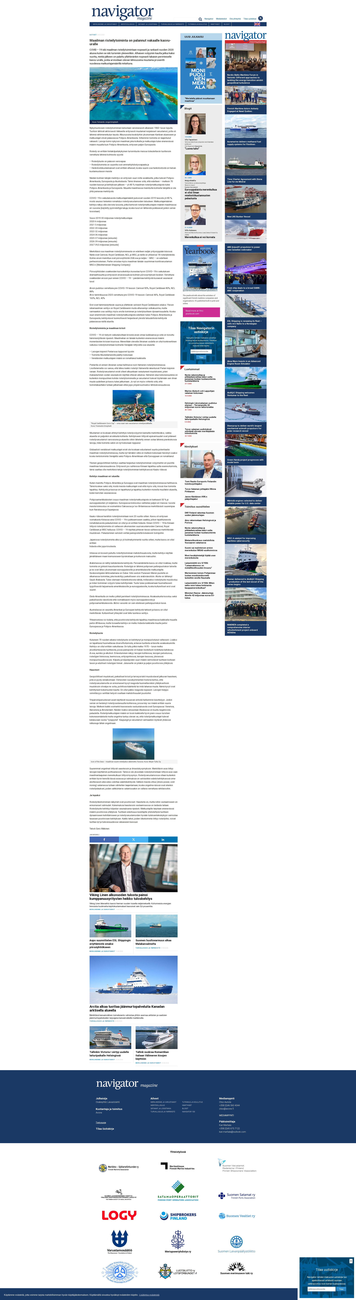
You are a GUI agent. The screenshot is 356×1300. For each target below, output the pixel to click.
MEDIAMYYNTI (226, 1115)
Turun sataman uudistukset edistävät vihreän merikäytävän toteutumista (200, 431)
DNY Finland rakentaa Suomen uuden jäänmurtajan (199, 514)
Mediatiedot (221, 19)
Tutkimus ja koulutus (197, 24)
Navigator (209, 19)
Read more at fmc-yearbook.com (195, 312)
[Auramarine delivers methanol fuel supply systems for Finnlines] (246, 126)
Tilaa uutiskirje (249, 19)
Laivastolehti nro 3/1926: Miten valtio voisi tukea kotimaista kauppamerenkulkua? (199, 585)
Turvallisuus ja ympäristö (172, 24)
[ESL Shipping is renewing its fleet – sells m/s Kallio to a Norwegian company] (246, 306)
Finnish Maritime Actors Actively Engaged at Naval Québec (242, 109)
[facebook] (104, 840)
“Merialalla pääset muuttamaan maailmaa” (200, 99)
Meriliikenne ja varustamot (105, 24)
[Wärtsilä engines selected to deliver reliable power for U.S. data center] (246, 482)
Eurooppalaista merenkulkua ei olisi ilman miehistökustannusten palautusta (201, 194)
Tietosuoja (101, 1122)
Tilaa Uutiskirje (105, 1128)
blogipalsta (198, 146)
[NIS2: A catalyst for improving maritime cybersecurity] (246, 521)
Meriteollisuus (127, 24)
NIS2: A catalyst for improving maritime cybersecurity (241, 539)
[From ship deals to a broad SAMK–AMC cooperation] (246, 269)
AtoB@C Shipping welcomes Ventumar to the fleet (240, 394)
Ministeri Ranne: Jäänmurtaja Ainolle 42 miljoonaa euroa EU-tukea (200, 595)
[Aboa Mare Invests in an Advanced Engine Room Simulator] (246, 344)
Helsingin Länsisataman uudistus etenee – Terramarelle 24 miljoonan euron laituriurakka (201, 405)
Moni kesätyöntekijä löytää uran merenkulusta (200, 556)
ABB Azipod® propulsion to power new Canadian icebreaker (243, 248)
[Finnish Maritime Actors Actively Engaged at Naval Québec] (246, 96)
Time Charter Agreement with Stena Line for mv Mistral (244, 180)
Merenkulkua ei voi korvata (200, 237)
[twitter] (133, 840)
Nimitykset (215, 24)
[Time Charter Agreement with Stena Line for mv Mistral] (246, 162)
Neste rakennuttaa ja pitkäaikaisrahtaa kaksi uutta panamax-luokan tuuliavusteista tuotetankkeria (200, 378)
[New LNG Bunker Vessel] (246, 199)
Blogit (227, 24)
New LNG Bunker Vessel (238, 217)
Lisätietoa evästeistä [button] (149, 1295)
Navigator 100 (97, 28)
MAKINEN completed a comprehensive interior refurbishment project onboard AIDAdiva (242, 629)
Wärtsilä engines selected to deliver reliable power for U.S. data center (244, 502)
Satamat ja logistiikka (147, 24)
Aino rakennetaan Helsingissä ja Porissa (200, 521)
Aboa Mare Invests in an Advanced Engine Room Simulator (243, 362)
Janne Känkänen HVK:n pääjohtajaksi (196, 498)
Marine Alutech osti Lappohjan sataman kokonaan (199, 392)
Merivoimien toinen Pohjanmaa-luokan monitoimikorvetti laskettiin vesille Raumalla (200, 575)
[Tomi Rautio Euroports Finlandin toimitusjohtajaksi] (201, 464)
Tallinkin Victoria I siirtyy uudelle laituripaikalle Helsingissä (200, 418)
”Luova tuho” (192, 148)
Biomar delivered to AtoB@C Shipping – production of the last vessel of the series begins (245, 582)
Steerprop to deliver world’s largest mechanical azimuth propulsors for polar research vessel (244, 428)
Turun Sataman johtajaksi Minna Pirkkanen (200, 490)
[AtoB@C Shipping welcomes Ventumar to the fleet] (246, 378)
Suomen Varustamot (191, 187)
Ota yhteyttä (235, 19)
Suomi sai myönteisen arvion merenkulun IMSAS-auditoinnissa (201, 549)
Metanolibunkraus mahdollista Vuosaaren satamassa (199, 541)
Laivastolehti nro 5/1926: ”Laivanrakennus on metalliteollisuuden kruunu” (198, 565)
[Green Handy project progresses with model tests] (246, 445)
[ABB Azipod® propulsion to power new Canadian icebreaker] (246, 232)
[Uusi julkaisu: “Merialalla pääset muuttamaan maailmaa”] (201, 68)
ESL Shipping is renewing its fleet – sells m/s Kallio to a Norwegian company (244, 323)
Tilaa (201, 357)
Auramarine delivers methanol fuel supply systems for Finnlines (244, 143)
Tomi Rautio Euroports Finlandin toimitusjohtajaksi (200, 482)
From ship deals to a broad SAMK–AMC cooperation (243, 289)
